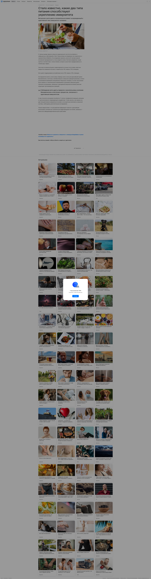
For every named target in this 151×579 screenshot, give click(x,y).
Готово (75, 296)
